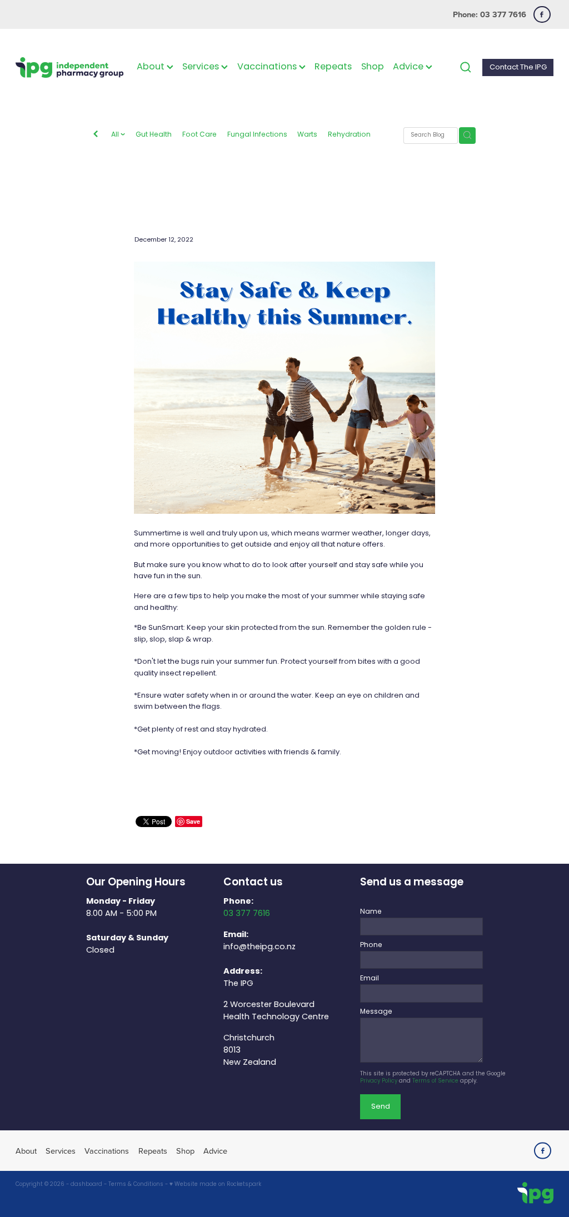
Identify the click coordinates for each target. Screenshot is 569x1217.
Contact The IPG (518, 67)
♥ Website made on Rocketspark (215, 1184)
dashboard (86, 1184)
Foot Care (199, 135)
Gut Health (154, 135)
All (116, 135)
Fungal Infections (257, 135)
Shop (372, 67)
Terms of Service (435, 1081)
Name (371, 912)
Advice (409, 67)
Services (201, 67)
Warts (307, 135)
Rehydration (349, 135)
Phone (371, 945)
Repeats (333, 67)
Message (376, 1012)
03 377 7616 (246, 913)
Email (369, 978)
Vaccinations (268, 67)
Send (380, 1107)
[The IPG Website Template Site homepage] (69, 67)
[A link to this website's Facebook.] (542, 14)
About (152, 67)
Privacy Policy (378, 1081)
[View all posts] (95, 136)
